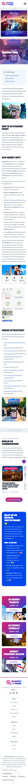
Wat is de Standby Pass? (12, 75)
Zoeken (14, 736)
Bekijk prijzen (5, 492)
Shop (14, 748)
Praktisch (16, 47)
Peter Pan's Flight (8, 347)
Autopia (6, 367)
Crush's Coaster (8, 380)
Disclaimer (5, 776)
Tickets (14, 706)
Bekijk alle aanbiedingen (14, 499)
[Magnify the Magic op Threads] (17, 693)
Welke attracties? (10, 81)
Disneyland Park (16, 200)
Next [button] (24, 461)
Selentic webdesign (7, 773)
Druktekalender (14, 732)
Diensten (21, 47)
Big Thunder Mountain (10, 350)
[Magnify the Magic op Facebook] (11, 693)
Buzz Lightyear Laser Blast (11, 362)
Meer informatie (14, 492)
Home (3, 47)
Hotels (14, 729)
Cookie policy (13, 776)
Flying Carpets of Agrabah (11, 375)
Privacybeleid (21, 776)
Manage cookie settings (8, 779)
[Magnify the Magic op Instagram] (14, 693)
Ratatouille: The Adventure (11, 391)
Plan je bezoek (9, 47)
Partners (14, 745)
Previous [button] (19, 461)
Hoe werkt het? (10, 78)
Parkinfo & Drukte (14, 713)
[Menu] (24, 4)
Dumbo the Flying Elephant (11, 342)
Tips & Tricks (14, 709)
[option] (12, 480)
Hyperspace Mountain (10, 353)
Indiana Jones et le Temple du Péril (13, 356)
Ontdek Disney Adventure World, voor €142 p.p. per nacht (10, 486)
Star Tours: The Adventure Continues (13, 370)
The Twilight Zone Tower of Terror (13, 386)
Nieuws (14, 716)
